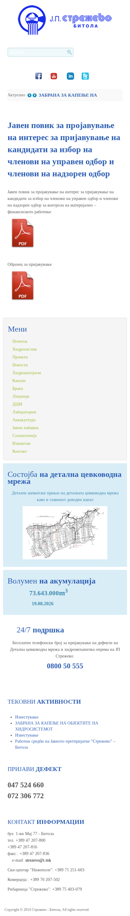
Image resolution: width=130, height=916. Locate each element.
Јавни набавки (25, 428)
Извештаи (21, 443)
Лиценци (20, 396)
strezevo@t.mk (38, 860)
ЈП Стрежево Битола (65, 20)
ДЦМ (17, 404)
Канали (19, 380)
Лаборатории (24, 412)
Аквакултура (23, 420)
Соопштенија (24, 435)
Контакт (19, 451)
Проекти (20, 357)
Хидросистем (24, 349)
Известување (26, 717)
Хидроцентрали (26, 373)
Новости (20, 365)
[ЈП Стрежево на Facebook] (38, 75)
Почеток (20, 341)
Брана (17, 388)
